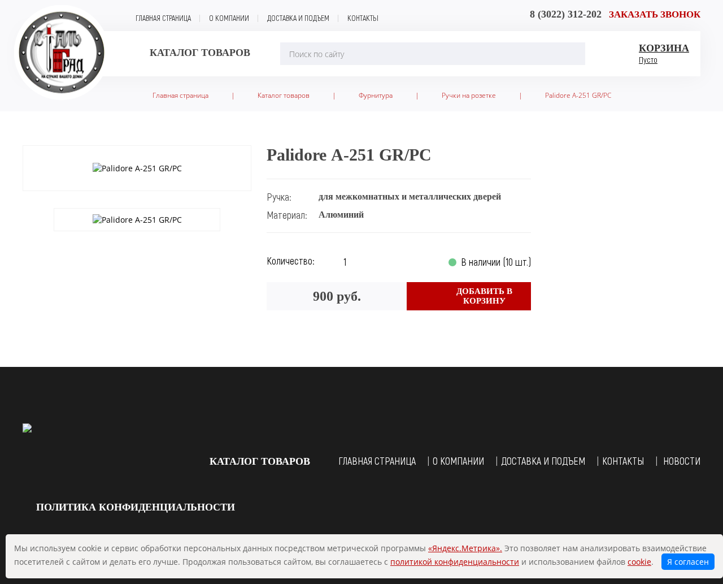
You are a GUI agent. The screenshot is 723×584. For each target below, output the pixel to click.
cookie (639, 561)
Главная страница (163, 18)
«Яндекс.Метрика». (465, 548)
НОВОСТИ (681, 461)
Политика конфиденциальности (135, 507)
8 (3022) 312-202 (566, 14)
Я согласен (688, 561)
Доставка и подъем (298, 18)
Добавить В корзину (484, 296)
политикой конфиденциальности (454, 561)
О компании (229, 18)
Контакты (362, 18)
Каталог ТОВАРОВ (260, 461)
